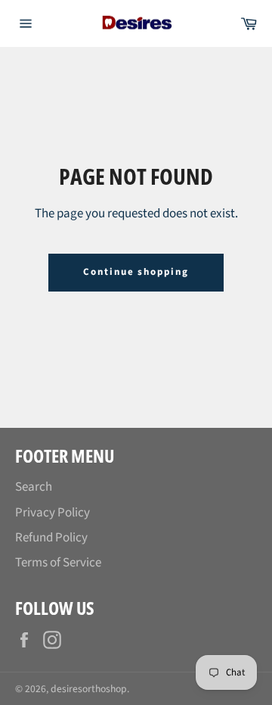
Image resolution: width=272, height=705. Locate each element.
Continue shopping (136, 272)
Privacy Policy (52, 513)
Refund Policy (51, 538)
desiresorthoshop (89, 689)
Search (33, 487)
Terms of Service (58, 563)
